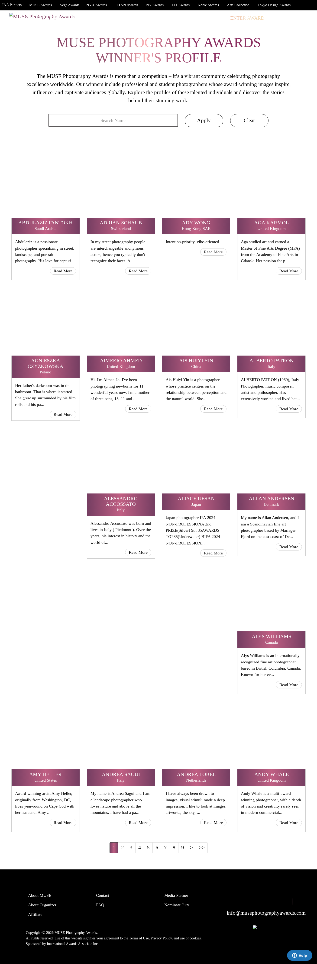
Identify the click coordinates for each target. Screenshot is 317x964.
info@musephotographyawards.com (266, 913)
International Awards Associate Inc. (73, 944)
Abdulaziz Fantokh (45, 223)
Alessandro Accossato (121, 501)
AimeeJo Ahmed (121, 360)
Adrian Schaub (121, 223)
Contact (102, 895)
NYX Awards (96, 5)
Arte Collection (238, 5)
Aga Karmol (271, 223)
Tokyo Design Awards (274, 5)
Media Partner (176, 895)
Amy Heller (45, 774)
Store (217, 18)
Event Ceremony (136, 18)
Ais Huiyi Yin (196, 360)
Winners (98, 18)
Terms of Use (139, 938)
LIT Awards (181, 5)
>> (202, 847)
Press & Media (183, 18)
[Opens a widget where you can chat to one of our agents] (299, 956)
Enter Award (247, 18)
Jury (73, 18)
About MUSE (39, 895)
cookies (195, 938)
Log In (278, 18)
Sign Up (301, 18)
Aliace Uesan (196, 498)
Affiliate (35, 914)
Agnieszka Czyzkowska (45, 363)
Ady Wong (196, 223)
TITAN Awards (126, 5)
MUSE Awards (40, 5)
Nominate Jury (176, 905)
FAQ (100, 905)
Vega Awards (69, 5)
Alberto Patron (271, 360)
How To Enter (43, 18)
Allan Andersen (271, 498)
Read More (63, 271)
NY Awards (155, 5)
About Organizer (42, 905)
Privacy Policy (161, 938)
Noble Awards (208, 5)
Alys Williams (271, 636)
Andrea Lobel (196, 774)
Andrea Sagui (121, 774)
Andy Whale (271, 774)
